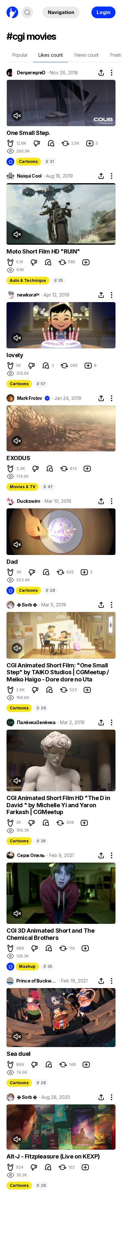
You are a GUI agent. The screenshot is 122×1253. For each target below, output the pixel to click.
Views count (86, 55)
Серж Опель (31, 855)
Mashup (27, 966)
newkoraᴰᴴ (28, 295)
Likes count (50, 55)
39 (40, 841)
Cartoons (28, 161)
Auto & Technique (28, 280)
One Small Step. (28, 132)
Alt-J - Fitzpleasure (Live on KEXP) (53, 1156)
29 (41, 708)
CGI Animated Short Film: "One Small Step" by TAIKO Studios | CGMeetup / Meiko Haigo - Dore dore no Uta (58, 672)
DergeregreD (31, 72)
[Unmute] (17, 115)
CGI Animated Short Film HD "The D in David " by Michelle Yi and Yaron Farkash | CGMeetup (58, 804)
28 (50, 590)
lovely (15, 355)
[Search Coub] (27, 12)
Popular (20, 55)
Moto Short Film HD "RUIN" (43, 251)
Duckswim (28, 501)
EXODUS (18, 458)
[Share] (101, 73)
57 (40, 383)
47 (47, 486)
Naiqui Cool (29, 176)
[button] (10, 143)
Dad (12, 561)
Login (103, 12)
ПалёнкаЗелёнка (36, 722)
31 (50, 161)
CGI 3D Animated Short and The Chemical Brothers (50, 934)
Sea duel (19, 1053)
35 (58, 280)
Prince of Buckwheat (36, 981)
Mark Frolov (29, 398)
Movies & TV (22, 486)
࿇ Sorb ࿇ (27, 605)
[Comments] (51, 143)
